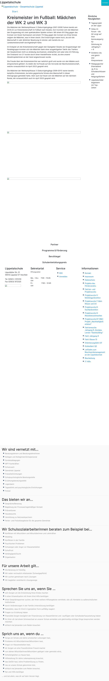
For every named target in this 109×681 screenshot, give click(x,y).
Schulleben (28, 11)
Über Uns (45, 11)
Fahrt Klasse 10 (91, 339)
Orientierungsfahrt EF (93, 343)
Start (15, 11)
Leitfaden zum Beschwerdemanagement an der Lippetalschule (95, 352)
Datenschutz (90, 280)
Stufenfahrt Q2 (91, 346)
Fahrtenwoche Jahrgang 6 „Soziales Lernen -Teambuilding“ (94, 330)
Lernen (76, 11)
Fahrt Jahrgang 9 (92, 336)
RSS (60, 273)
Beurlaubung (90, 358)
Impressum (89, 276)
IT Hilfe (88, 361)
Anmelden (63, 276)
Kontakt (88, 273)
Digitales (61, 11)
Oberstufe (91, 11)
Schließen (105, 3)
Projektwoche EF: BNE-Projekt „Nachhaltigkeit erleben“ (94, 321)
